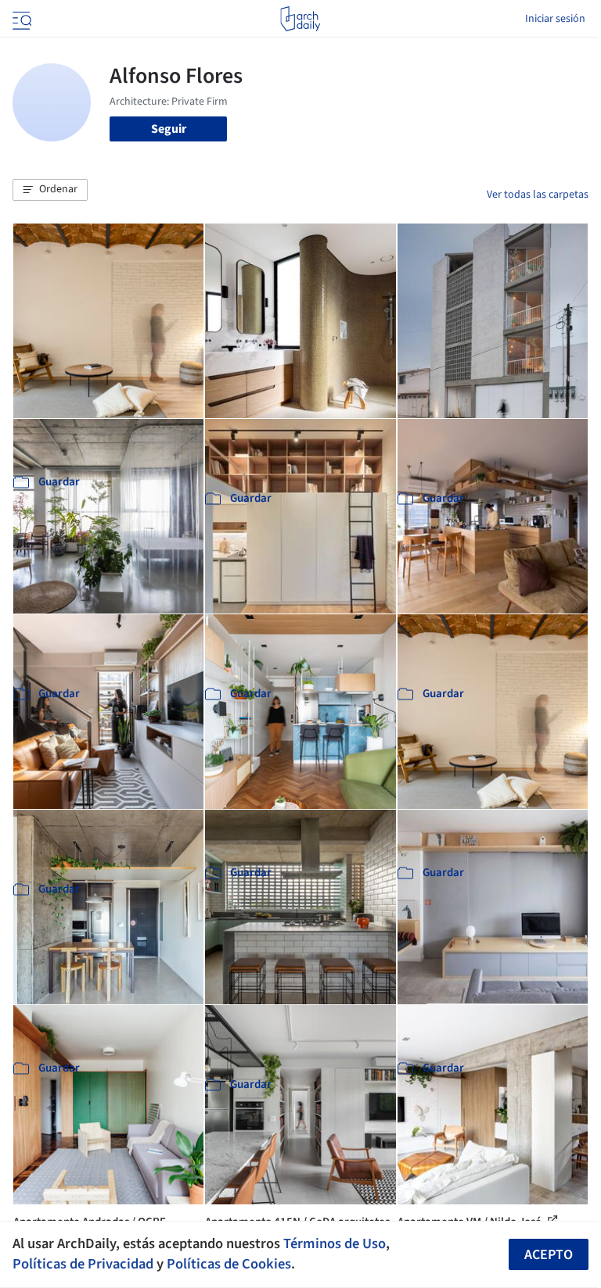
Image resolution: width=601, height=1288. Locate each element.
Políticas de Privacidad (83, 1264)
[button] (50, 190)
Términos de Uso (334, 1243)
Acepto (548, 1255)
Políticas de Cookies (229, 1264)
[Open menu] (20, 19)
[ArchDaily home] (300, 18)
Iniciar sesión (555, 18)
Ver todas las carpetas (537, 194)
